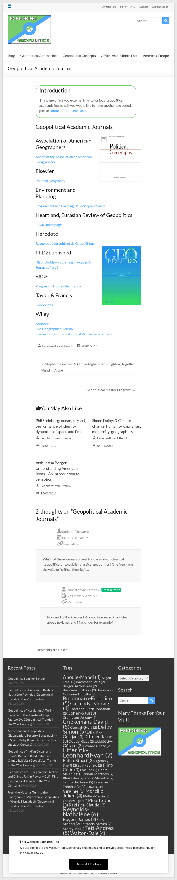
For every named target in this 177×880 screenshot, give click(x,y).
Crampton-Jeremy (79, 717)
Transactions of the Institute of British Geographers (74, 334)
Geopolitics (44, 305)
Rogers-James (79, 819)
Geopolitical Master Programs (111, 390)
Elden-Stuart (78, 760)
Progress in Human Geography (58, 286)
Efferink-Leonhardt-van (88, 752)
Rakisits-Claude (87, 804)
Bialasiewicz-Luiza (79, 690)
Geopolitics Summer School (26, 678)
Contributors (108, 6)
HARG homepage (49, 225)
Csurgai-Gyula (83, 727)
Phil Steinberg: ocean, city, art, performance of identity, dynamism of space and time (61, 426)
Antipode (42, 324)
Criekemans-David (85, 724)
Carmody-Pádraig (86, 705)
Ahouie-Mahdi (82, 677)
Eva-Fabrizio (90, 765)
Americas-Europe (156, 55)
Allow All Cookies (89, 864)
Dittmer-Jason (87, 739)
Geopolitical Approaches (38, 55)
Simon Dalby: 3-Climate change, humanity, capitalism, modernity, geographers (116, 426)
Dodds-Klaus (81, 741)
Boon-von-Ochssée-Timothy (88, 692)
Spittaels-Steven (96, 824)
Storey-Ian (73, 829)
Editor (123, 6)
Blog (11, 55)
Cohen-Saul (82, 712)
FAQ (133, 6)
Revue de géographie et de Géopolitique (65, 243)
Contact (143, 6)
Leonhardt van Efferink (57, 346)
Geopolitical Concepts (79, 55)
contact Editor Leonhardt (68, 110)
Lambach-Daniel (78, 782)
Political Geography (50, 181)
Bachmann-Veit (90, 682)
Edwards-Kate (97, 746)
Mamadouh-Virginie (84, 789)
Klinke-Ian (73, 778)
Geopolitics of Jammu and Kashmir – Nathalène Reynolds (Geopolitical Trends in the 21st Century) (32, 694)
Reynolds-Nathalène (80, 812)
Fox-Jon (88, 770)
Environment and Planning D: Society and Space (70, 206)
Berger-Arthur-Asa (80, 686)
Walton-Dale (87, 833)
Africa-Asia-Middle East (119, 55)
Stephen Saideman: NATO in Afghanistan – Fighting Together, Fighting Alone (88, 367)
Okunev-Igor (75, 800)
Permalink (70, 544)
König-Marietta (99, 778)
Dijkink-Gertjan (82, 734)
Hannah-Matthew (97, 774)
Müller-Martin (96, 796)
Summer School (160, 6)
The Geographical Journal (55, 329)
